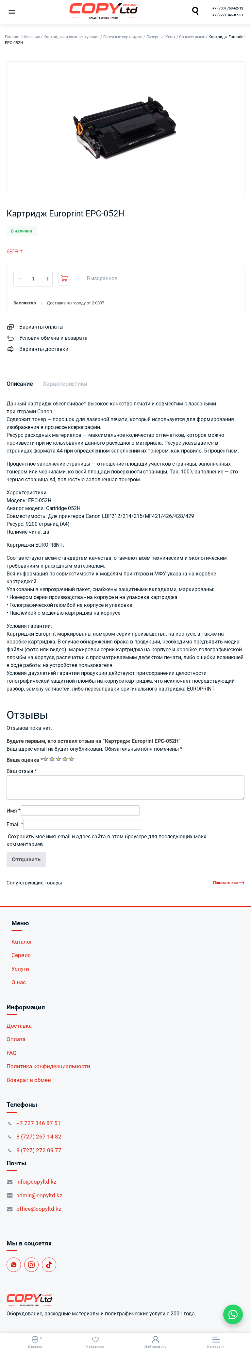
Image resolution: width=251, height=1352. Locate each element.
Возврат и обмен (29, 1080)
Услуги (20, 969)
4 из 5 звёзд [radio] (65, 759)
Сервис (21, 955)
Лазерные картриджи (122, 37)
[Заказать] (64, 278)
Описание (20, 383)
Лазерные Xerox (161, 37)
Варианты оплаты (41, 327)
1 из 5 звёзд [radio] (45, 759)
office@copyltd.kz (38, 1209)
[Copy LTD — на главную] (125, 1300)
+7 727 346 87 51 (38, 1123)
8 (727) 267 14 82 (38, 1136)
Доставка (19, 1025)
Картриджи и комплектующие (71, 37)
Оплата (16, 1039)
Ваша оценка (25, 760)
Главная (13, 37)
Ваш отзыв (22, 771)
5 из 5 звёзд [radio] (71, 759)
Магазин (32, 37)
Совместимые (192, 37)
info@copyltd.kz (36, 1181)
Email (15, 824)
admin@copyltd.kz (39, 1195)
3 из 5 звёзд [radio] (58, 759)
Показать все (225, 883)
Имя (14, 811)
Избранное (95, 1346)
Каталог (21, 941)
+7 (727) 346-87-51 (227, 15)
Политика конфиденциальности (48, 1066)
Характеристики (65, 383)
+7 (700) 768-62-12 (227, 8)
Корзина (35, 1342)
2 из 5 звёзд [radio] (52, 759)
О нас (18, 982)
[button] (98, 278)
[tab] (20, 383)
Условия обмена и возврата (53, 338)
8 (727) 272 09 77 (38, 1150)
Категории (216, 1346)
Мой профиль (155, 1346)
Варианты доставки (43, 349)
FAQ (12, 1053)
